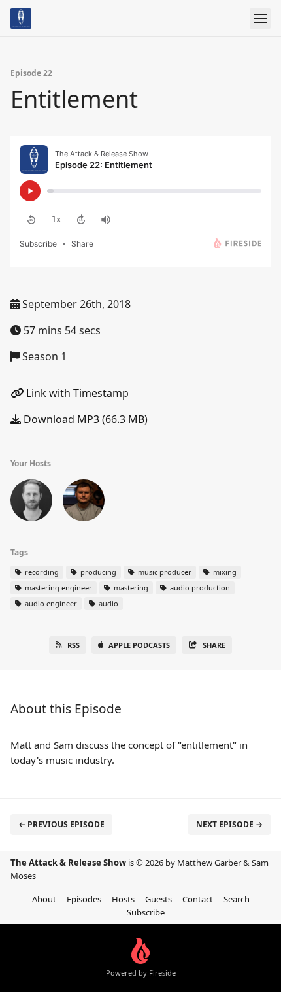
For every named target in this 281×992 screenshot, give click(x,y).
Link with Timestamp (76, 393)
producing (97, 572)
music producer (163, 572)
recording (41, 572)
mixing (224, 572)
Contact (197, 899)
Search (236, 899)
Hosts (123, 899)
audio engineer (50, 603)
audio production (199, 587)
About (44, 899)
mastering (130, 587)
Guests (158, 899)
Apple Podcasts (139, 645)
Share (214, 645)
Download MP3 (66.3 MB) (84, 419)
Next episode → (229, 824)
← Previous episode (61, 824)
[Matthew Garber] (84, 502)
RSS (73, 645)
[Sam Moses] (31, 502)
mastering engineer (57, 587)
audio (107, 603)
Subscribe (146, 912)
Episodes (84, 899)
